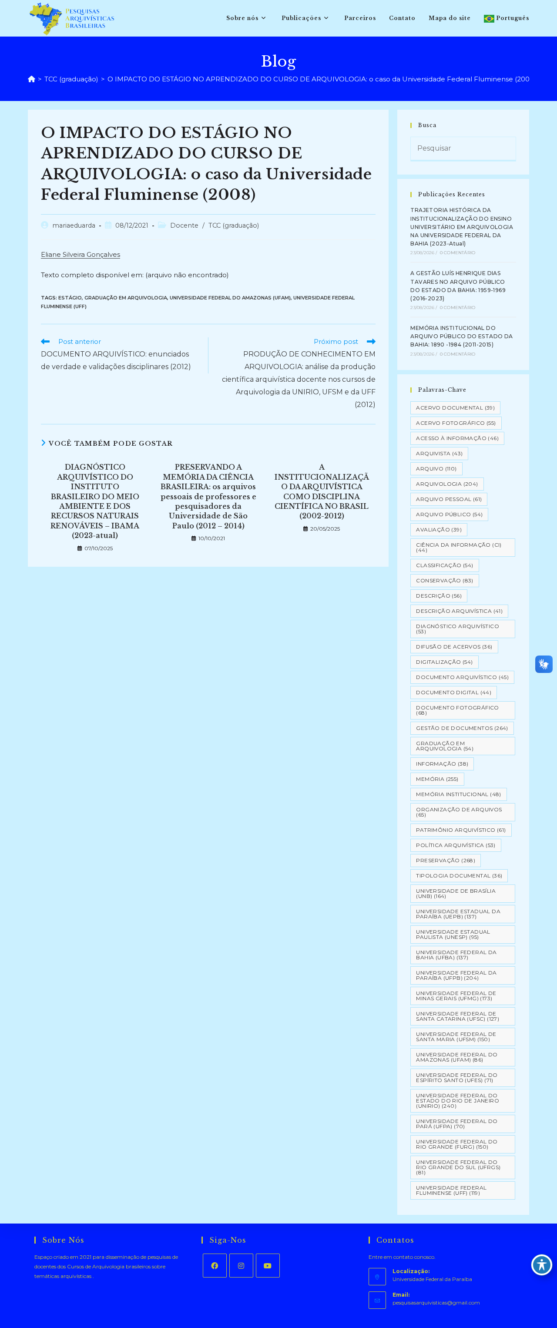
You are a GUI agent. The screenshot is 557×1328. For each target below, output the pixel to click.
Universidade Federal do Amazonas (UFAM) (230, 298)
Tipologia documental (459, 875)
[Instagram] (241, 1266)
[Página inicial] (31, 79)
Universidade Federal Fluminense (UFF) (451, 1190)
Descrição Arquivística (459, 611)
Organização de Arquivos (459, 812)
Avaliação (439, 529)
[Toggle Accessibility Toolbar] (541, 1264)
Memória (437, 779)
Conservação (444, 580)
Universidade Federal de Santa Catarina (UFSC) (457, 1016)
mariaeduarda (73, 225)
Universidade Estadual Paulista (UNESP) (453, 934)
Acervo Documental (455, 407)
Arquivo (436, 468)
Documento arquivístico (462, 677)
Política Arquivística (455, 845)
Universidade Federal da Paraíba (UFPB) (456, 975)
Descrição (439, 595)
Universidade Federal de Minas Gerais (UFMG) (456, 996)
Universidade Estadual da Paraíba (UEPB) (458, 914)
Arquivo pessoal (449, 499)
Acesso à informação (457, 438)
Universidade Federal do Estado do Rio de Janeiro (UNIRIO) (457, 1100)
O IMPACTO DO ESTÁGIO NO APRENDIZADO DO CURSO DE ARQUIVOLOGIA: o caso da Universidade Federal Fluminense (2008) (321, 79)
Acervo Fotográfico (456, 423)
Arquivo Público (449, 514)
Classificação (444, 565)
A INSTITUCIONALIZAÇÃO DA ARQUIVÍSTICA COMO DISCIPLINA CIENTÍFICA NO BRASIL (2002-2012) (322, 491)
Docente (184, 225)
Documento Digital (453, 692)
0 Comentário (457, 253)
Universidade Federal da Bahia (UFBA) (456, 955)
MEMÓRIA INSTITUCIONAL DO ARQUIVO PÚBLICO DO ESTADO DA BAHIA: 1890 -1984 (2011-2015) (461, 336)
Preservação (445, 860)
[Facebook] (215, 1266)
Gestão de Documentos (462, 728)
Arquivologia (447, 484)
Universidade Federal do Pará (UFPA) (456, 1124)
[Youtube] (268, 1266)
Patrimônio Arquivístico (461, 830)
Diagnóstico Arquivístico (457, 629)
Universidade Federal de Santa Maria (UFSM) (456, 1036)
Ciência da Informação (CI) (458, 547)
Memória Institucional (458, 794)
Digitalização (444, 662)
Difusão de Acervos (454, 646)
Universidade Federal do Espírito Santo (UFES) (456, 1077)
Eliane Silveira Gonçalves (80, 254)
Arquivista (439, 453)
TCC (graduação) (233, 225)
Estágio (70, 298)
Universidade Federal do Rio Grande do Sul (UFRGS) (458, 1167)
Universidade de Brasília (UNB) (456, 893)
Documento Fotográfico (457, 710)
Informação (442, 763)
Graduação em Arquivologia (125, 298)
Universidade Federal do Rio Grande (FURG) (456, 1144)
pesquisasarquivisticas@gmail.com (436, 1302)
